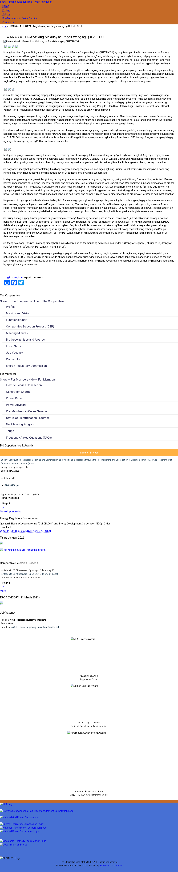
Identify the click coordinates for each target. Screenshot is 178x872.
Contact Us (8, 22)
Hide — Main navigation (39, 1)
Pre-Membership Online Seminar (20, 18)
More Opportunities (10, 511)
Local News (13, 346)
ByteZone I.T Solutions (111, 865)
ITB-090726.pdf (12, 485)
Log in (8, 277)
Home (5, 6)
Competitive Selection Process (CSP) (30, 326)
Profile (6, 10)
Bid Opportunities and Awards (25, 339)
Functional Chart (16, 320)
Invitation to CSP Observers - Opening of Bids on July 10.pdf (29, 573)
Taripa (10, 431)
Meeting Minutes (17, 333)
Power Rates (14, 398)
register (18, 277)
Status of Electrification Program (27, 418)
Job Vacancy (14, 352)
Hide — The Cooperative (48, 301)
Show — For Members (14, 379)
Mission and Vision (18, 313)
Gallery (6, 14)
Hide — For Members (42, 379)
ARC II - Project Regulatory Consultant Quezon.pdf (35, 627)
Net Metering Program (20, 424)
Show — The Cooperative (16, 301)
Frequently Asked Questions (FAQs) (29, 437)
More (3, 590)
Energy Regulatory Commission (26, 365)
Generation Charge (18, 391)
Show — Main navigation (13, 1)
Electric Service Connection (24, 385)
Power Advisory (16, 405)
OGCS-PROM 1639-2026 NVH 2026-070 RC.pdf (25, 531)
